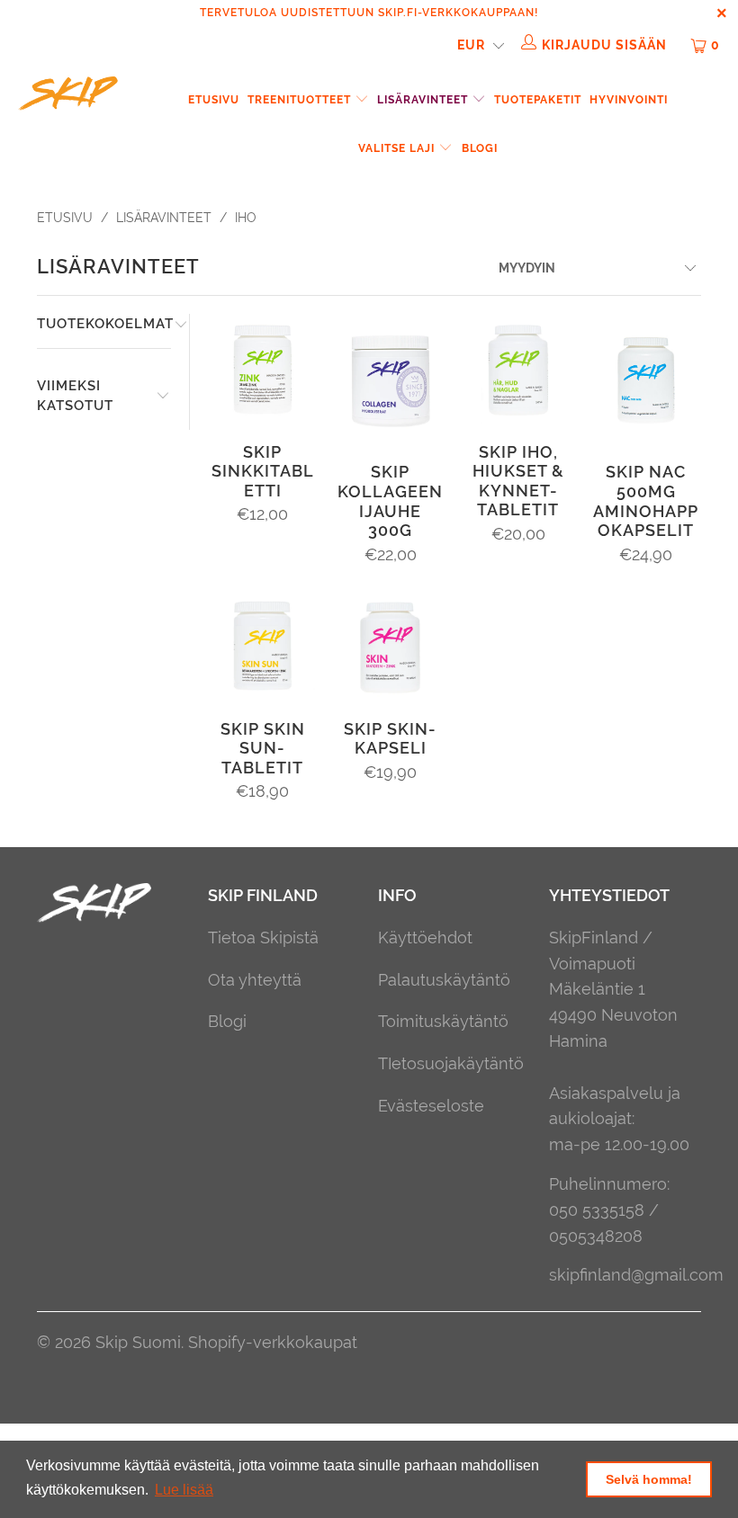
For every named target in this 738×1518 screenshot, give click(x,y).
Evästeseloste (431, 1105)
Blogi (480, 148)
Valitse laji (398, 148)
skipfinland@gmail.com (636, 1274)
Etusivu (213, 100)
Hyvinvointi (629, 100)
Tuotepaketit (537, 100)
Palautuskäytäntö (444, 979)
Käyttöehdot (425, 937)
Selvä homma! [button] (649, 1479)
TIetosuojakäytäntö (451, 1063)
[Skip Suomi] (68, 95)
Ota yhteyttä (255, 979)
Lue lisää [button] (184, 1489)
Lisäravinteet (424, 100)
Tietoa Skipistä (263, 937)
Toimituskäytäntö (443, 1021)
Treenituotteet (301, 100)
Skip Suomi (138, 1342)
